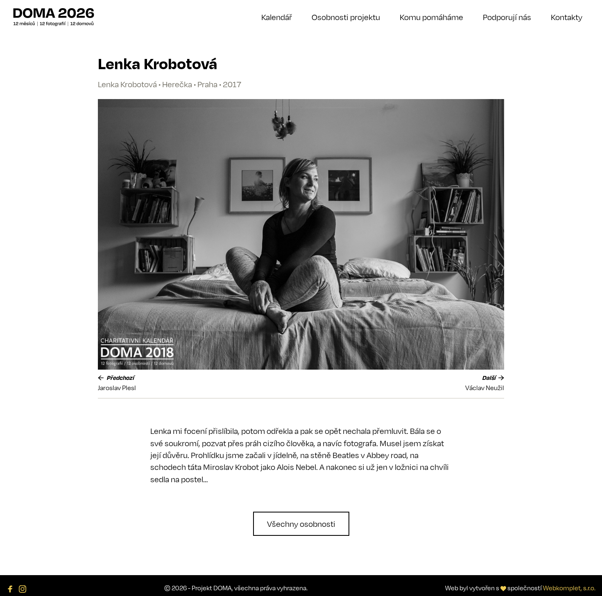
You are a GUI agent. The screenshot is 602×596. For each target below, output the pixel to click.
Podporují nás (507, 17)
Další (489, 377)
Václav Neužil (484, 388)
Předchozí (119, 377)
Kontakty (566, 17)
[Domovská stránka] (53, 17)
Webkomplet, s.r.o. (569, 588)
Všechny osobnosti (301, 523)
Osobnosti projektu (346, 17)
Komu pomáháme (431, 17)
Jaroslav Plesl (117, 388)
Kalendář (276, 17)
